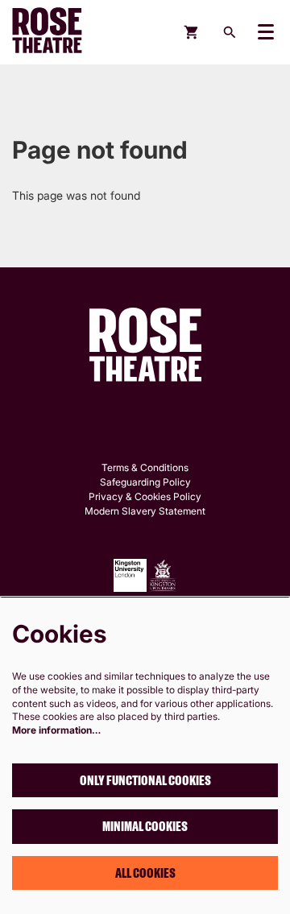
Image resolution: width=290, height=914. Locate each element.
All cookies (145, 873)
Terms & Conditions (145, 467)
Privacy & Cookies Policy (145, 496)
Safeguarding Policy (145, 482)
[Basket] (192, 32)
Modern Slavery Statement (145, 511)
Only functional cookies (145, 780)
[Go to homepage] (61, 32)
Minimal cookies (145, 826)
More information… (56, 730)
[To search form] (230, 32)
